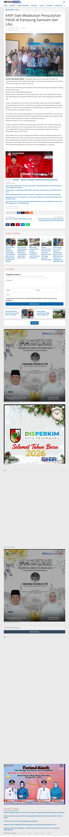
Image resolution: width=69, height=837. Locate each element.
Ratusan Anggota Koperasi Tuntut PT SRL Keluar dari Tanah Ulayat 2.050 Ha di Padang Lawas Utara (34, 812)
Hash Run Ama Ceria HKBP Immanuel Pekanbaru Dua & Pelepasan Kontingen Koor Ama (30, 824)
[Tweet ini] (13, 224)
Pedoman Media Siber (39, 833)
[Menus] (64, 2)
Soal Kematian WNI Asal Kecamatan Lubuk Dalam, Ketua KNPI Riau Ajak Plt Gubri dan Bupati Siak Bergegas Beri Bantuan (10, 254)
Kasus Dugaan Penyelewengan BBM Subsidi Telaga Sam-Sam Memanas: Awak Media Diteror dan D (22, 252)
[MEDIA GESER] (13, 2)
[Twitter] (23, 213)
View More (34, 323)
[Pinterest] (27, 213)
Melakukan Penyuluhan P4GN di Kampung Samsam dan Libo (39, 180)
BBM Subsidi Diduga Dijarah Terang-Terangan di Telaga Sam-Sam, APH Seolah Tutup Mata (33, 194)
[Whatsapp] (28, 224)
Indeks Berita (21, 833)
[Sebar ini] (8, 224)
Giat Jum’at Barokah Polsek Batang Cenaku (19, 218)
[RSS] (31, 213)
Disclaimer (29, 833)
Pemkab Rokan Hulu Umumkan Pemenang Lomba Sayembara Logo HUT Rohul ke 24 (50, 218)
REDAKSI (49, 833)
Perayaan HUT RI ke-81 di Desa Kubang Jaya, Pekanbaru (20, 821)
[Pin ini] (18, 224)
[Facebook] (19, 213)
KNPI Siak (16, 180)
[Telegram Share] (23, 224)
